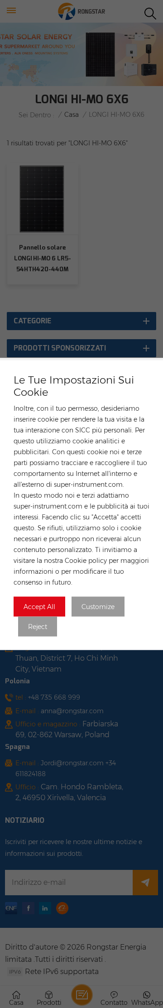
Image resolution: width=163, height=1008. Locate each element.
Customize (98, 607)
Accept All (39, 607)
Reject (37, 627)
